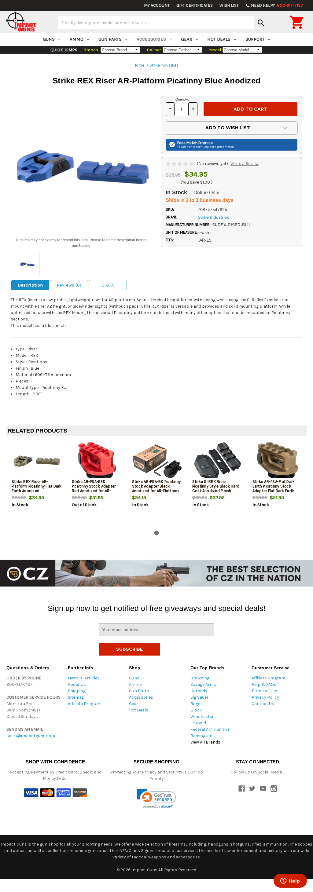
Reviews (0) (69, 285)
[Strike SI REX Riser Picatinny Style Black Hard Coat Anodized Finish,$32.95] (217, 461)
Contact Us (263, 703)
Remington (201, 735)
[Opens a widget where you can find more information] (290, 881)
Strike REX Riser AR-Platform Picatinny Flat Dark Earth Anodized (37, 486)
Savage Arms (203, 684)
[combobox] (156, 22)
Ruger (196, 703)
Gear (186, 39)
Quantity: (182, 99)
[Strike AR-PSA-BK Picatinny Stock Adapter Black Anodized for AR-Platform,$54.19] (157, 461)
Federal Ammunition (210, 729)
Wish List (229, 5)
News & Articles (84, 678)
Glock (196, 710)
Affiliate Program (84, 703)
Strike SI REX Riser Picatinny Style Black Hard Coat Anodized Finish (216, 486)
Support (254, 39)
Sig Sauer (199, 697)
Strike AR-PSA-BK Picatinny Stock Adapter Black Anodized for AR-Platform (156, 486)
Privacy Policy (265, 697)
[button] (156, 798)
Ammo (76, 39)
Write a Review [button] (244, 163)
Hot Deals (218, 39)
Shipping (77, 690)
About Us (77, 684)
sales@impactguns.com (30, 735)
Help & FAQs (264, 684)
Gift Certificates (194, 5)
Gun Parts (110, 39)
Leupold (198, 723)
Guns (49, 39)
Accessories (151, 39)
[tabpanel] (36, 484)
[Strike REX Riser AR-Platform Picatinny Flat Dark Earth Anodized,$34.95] (36, 461)
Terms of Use (264, 690)
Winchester (202, 716)
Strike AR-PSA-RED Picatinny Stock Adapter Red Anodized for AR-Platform (94, 488)
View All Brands (205, 742)
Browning (199, 678)
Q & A (107, 285)
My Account (157, 5)
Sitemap (76, 697)
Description (30, 285)
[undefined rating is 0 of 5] (180, 163)
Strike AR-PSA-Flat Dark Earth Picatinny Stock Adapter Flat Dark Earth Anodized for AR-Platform (276, 488)
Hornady (198, 690)
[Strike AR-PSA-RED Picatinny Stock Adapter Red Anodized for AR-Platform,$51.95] (97, 461)
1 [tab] (156, 533)
